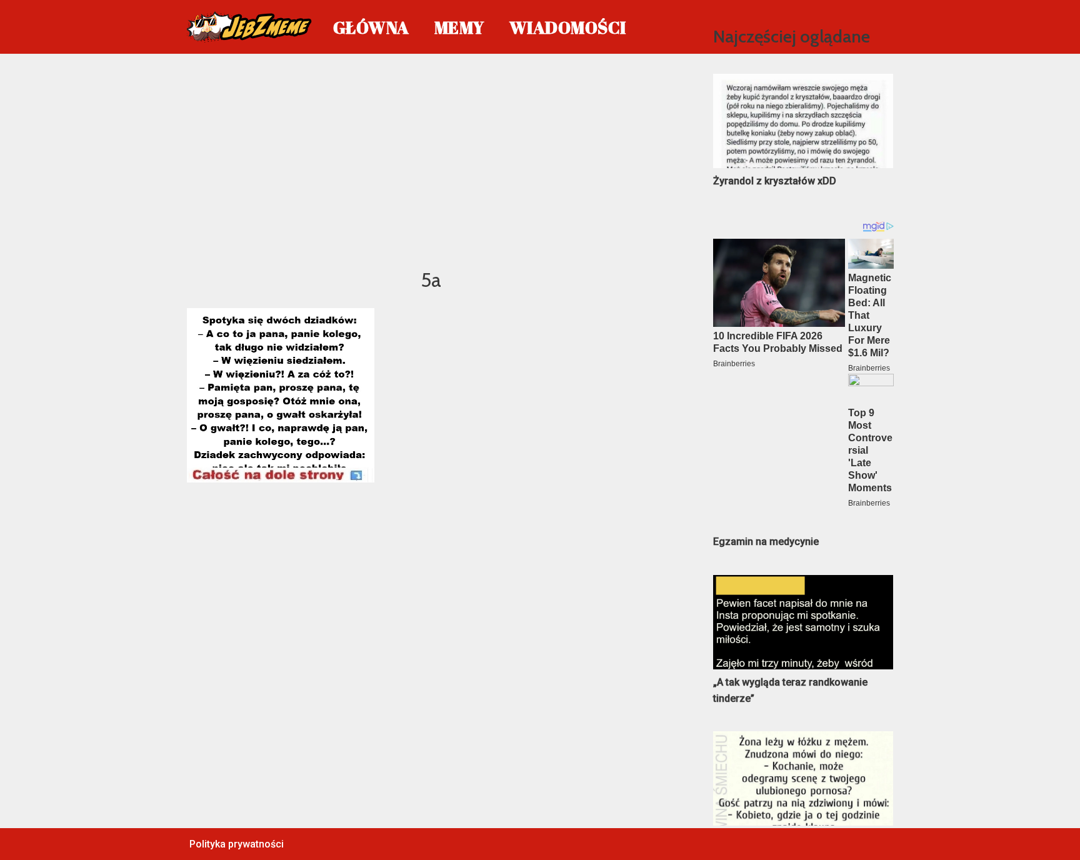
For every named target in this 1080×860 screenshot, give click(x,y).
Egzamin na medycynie (766, 542)
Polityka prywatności (236, 844)
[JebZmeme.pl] (249, 26)
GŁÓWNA (371, 27)
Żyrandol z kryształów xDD (774, 181)
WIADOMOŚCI (567, 27)
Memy (459, 27)
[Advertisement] (431, 158)
